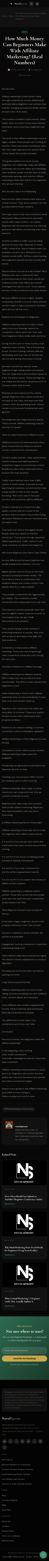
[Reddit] (4, 1447)
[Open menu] (37, 3)
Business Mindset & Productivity (16, 1464)
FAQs (4, 1505)
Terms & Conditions (11, 1536)
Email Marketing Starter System (16, 1474)
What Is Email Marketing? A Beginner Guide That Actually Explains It (22, 1300)
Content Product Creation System (17, 1469)
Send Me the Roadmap (24, 1358)
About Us (6, 1521)
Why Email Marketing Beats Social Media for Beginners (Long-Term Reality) (24, 1249)
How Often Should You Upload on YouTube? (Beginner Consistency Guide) (23, 1198)
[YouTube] (4, 1441)
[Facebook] (22, 1441)
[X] (16, 1441)
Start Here (6, 1510)
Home (4, 16)
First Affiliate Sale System (13, 1479)
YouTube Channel (9, 1500)
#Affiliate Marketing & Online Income (18, 1109)
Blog (11, 16)
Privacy (29, 1557)
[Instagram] (10, 1441)
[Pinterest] (34, 1441)
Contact (5, 1526)
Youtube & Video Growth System (17, 1484)
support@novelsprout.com (13, 1557)
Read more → (10, 1204)
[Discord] (28, 1441)
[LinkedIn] (40, 1441)
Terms (35, 1557)
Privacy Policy (8, 1531)
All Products (7, 1459)
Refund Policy (36, 1405)
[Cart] (31, 3)
